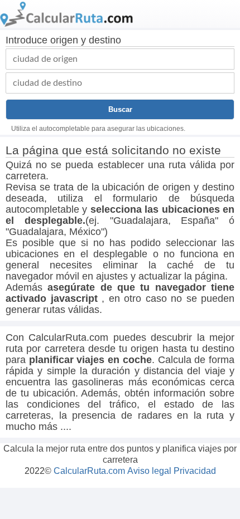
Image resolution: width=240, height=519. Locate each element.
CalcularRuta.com (89, 471)
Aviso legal (149, 471)
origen (64, 40)
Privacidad (195, 471)
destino (105, 40)
